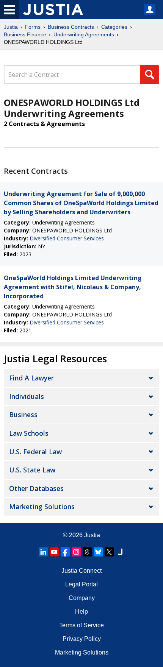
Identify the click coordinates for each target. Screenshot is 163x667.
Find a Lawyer (31, 377)
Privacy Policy (82, 639)
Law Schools (29, 433)
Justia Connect (81, 570)
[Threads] (87, 551)
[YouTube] (54, 551)
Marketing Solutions (42, 506)
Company (82, 598)
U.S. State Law (32, 469)
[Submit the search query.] (149, 74)
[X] (109, 551)
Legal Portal (81, 584)
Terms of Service (81, 625)
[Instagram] (76, 551)
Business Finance (25, 34)
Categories (114, 27)
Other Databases (36, 488)
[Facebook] (65, 551)
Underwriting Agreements (83, 34)
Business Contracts (71, 27)
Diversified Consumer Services (67, 238)
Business (23, 414)
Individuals (26, 396)
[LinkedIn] (43, 551)
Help (81, 611)
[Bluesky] (98, 551)
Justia (11, 27)
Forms (33, 27)
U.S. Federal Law (35, 451)
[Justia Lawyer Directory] (120, 551)
